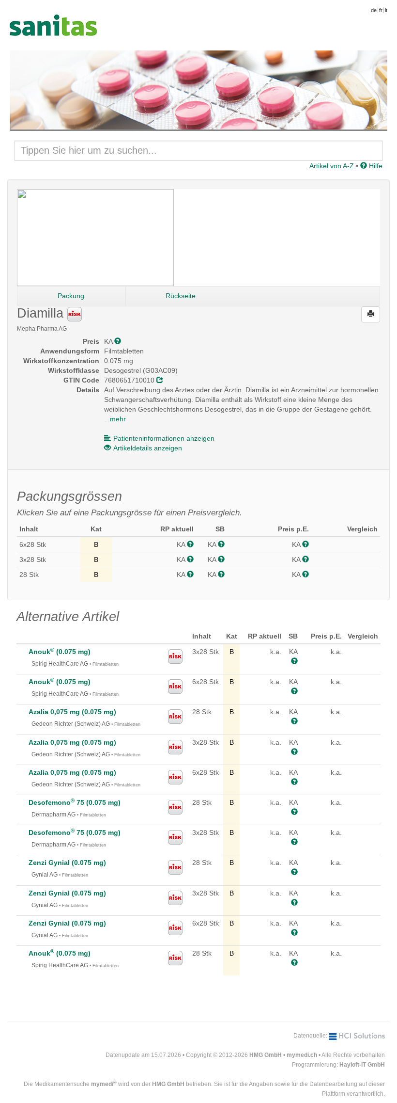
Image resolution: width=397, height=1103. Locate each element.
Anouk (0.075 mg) (60, 651)
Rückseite (181, 296)
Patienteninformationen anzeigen (163, 438)
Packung (71, 296)
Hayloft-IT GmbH (362, 1064)
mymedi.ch (302, 1055)
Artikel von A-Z (331, 166)
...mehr (115, 419)
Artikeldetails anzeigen (147, 448)
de (374, 10)
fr (380, 10)
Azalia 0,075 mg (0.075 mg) (72, 712)
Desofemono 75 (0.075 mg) (75, 802)
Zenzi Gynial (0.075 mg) (67, 862)
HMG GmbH (265, 1055)
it (386, 10)
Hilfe (374, 166)
